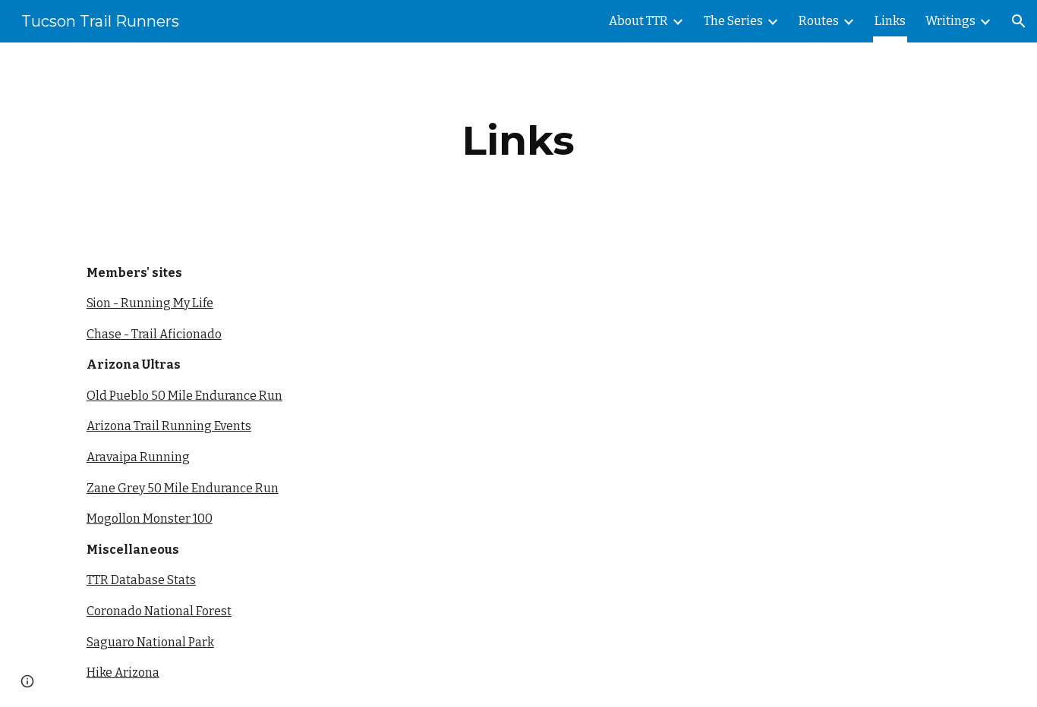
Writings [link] (950, 21)
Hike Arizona (123, 672)
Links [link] (890, 21)
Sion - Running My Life (150, 303)
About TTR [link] (638, 21)
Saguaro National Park (150, 642)
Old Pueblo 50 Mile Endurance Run (184, 395)
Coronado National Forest (159, 611)
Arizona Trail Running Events (169, 426)
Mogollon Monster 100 (150, 518)
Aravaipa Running (138, 457)
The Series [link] (733, 21)
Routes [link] (819, 21)
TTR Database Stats (141, 580)
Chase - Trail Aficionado (154, 334)
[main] (518, 140)
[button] (1019, 21)
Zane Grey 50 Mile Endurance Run (183, 488)
